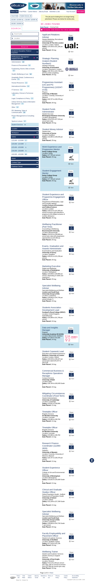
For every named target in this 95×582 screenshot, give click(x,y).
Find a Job (14, 11)
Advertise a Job (54, 11)
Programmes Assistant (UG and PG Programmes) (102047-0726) (52, 86)
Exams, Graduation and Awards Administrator (52, 247)
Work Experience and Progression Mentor (52, 148)
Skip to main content (7, 1)
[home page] (18, 6)
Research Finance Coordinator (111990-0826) (51, 445)
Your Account (70, 11)
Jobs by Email (43, 11)
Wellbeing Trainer (50, 552)
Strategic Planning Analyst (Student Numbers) (50, 61)
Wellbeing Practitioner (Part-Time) (52, 225)
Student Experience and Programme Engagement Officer (53, 197)
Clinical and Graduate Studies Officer (52, 490)
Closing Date (54, 27)
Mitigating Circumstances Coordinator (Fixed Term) (53, 394)
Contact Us (25, 580)
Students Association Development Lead (51, 308)
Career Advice (32, 11)
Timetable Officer (49, 412)
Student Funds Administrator (48, 110)
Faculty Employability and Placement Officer (53, 534)
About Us (18, 580)
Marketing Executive (51, 266)
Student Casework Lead (53, 351)
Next (51, 573)
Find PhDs (22, 11)
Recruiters (80, 11)
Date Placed (44, 27)
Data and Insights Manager (50, 328)
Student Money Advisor (52, 129)
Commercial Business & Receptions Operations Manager (53, 373)
